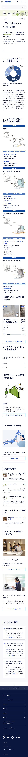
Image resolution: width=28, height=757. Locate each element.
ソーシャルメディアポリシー (8, 749)
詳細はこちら (11, 637)
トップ (2, 688)
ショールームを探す (13, 569)
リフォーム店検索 (14, 458)
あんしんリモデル (6, 695)
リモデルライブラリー (17, 688)
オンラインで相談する (12, 609)
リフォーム (8, 688)
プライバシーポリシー (7, 746)
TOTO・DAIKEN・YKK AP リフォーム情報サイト (8, 723)
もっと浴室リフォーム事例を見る (14, 341)
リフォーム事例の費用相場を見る (14, 415)
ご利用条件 (5, 742)
